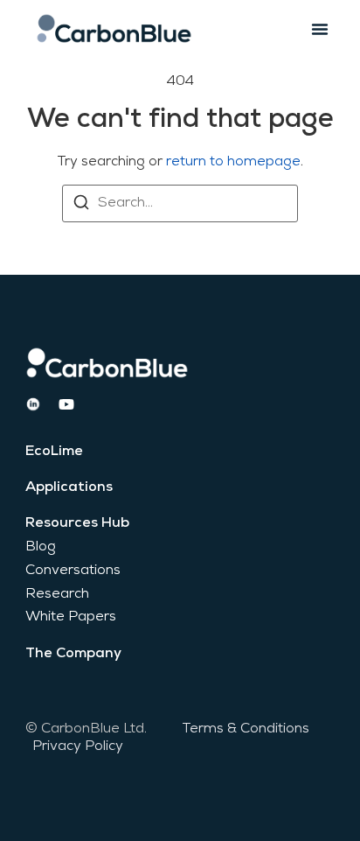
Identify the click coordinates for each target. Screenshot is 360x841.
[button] (320, 29)
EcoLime (54, 452)
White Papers (70, 617)
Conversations (73, 571)
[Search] (81, 205)
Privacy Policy (77, 746)
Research (57, 594)
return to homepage (233, 162)
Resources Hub (77, 523)
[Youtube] (66, 404)
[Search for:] (180, 203)
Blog (40, 547)
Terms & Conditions (245, 729)
